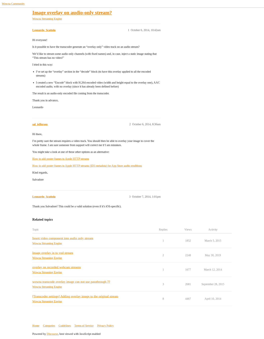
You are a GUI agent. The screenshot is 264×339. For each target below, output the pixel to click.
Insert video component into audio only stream (62, 238)
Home (35, 325)
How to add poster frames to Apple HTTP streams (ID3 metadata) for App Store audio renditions (87, 165)
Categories (49, 325)
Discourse (52, 333)
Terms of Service (84, 325)
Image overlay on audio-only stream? (72, 12)
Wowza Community (13, 3)
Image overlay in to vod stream (52, 253)
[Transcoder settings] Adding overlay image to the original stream (75, 296)
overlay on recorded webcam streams (56, 267)
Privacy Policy (105, 325)
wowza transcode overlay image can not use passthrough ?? (71, 281)
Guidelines (65, 325)
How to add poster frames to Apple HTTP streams (60, 158)
